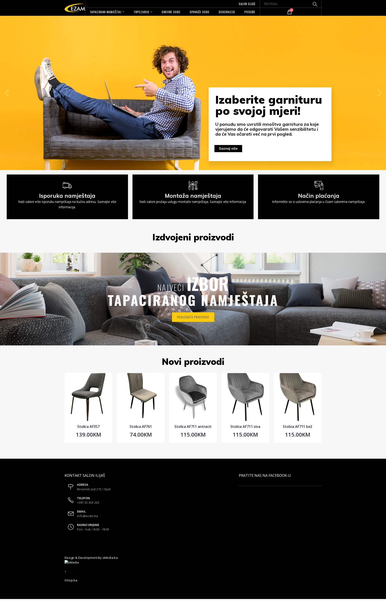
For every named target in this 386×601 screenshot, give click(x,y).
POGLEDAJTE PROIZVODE (193, 317)
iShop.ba (71, 580)
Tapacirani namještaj (105, 11)
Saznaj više (228, 148)
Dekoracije (227, 11)
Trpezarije (141, 11)
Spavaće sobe (200, 11)
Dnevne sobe (171, 11)
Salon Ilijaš (247, 4)
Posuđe (249, 11)
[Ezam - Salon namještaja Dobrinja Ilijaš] (75, 8)
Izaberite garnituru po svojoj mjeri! (268, 105)
